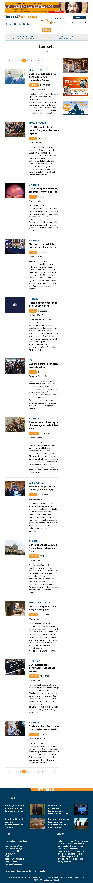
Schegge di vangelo (25, 36)
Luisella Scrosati (37, 89)
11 (50, 60)
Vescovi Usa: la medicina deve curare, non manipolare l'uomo (42, 76)
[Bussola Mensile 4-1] (75, 65)
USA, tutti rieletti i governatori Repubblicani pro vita (42, 667)
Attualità (34, 433)
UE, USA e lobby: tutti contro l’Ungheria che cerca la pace (44, 130)
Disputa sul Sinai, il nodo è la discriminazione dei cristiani (14, 823)
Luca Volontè (35, 142)
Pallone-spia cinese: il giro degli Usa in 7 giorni (43, 304)
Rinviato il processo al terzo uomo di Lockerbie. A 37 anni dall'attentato (59, 823)
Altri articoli (46, 789)
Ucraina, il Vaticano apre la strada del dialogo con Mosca (14, 808)
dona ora (79, 17)
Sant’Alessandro (67, 36)
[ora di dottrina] (75, 108)
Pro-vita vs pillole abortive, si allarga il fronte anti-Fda (43, 190)
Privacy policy (10, 871)
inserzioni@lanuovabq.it (14, 864)
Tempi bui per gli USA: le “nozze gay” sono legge (42, 488)
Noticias (60, 23)
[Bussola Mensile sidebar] (75, 86)
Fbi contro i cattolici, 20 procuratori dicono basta (42, 246)
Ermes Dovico (35, 200)
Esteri (33, 138)
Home (47, 52)
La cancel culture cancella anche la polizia (43, 365)
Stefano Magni (36, 315)
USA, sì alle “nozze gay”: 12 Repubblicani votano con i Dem (43, 547)
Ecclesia (34, 614)
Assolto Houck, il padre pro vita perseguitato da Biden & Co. (43, 425)
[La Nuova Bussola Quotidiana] (21, 17)
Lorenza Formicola (38, 376)
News (58, 18)
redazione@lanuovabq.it (14, 858)
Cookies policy (22, 871)
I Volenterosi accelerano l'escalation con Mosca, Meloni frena (58, 809)
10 (46, 60)
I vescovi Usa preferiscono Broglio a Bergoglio (43, 608)
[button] (46, 30)
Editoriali (34, 85)
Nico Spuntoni (36, 618)
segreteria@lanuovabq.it (14, 861)
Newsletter (79, 23)
